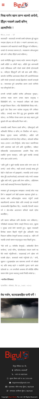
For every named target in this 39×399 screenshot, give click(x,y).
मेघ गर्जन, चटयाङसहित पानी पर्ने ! (18, 295)
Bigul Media (13, 397)
